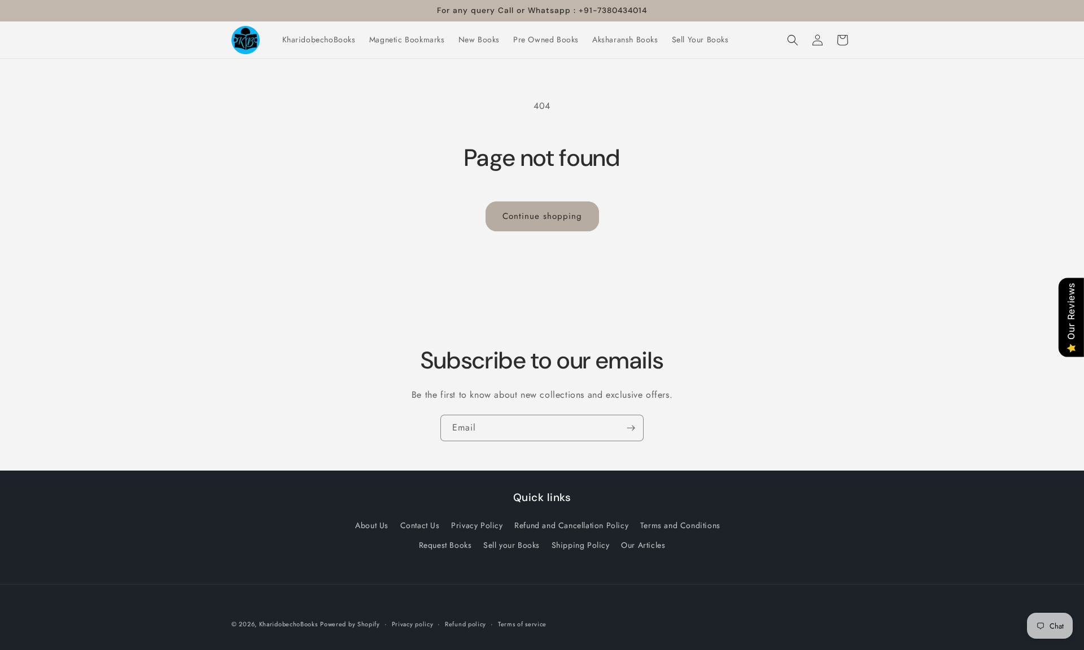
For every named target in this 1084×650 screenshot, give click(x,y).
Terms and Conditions (680, 525)
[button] (792, 40)
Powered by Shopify (350, 624)
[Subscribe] (630, 428)
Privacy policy (413, 623)
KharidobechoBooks (288, 624)
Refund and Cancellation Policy (571, 525)
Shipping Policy (581, 545)
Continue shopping (542, 216)
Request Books (445, 545)
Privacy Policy (476, 525)
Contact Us (420, 525)
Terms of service (522, 623)
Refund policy (465, 623)
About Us (371, 525)
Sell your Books (511, 545)
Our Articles (643, 545)
